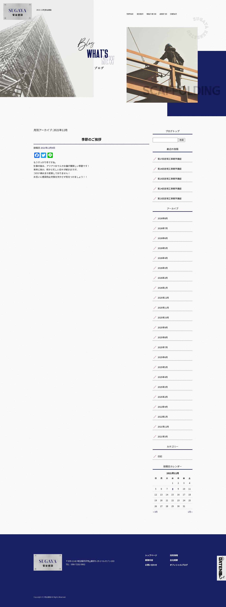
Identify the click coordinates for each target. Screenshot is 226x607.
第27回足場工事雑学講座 (169, 158)
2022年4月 (163, 406)
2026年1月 (163, 287)
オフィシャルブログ (179, 564)
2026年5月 (163, 248)
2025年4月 (163, 377)
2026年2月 (163, 277)
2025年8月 (163, 337)
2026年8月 (163, 218)
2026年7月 (163, 228)
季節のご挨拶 (91, 139)
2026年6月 (163, 238)
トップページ (131, 15)
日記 (160, 456)
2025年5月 (163, 367)
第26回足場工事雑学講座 (169, 168)
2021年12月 (163, 426)
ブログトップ (173, 131)
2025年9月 (163, 327)
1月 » (190, 511)
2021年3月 (163, 436)
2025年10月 (163, 317)
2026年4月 (163, 258)
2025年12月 (163, 297)
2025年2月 (163, 396)
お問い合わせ (173, 15)
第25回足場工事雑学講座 (169, 178)
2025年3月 (163, 386)
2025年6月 (163, 357)
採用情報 (140, 15)
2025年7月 (163, 347)
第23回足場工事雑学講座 (169, 198)
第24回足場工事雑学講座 (169, 188)
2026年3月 (163, 267)
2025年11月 (163, 307)
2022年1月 (163, 416)
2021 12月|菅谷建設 (43, 10)
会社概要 (163, 15)
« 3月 (155, 511)
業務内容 (151, 15)
